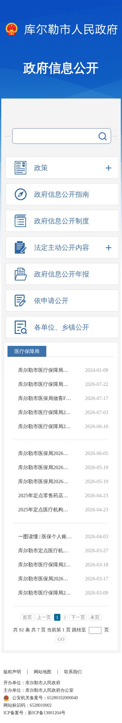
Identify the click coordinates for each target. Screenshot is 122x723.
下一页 (78, 617)
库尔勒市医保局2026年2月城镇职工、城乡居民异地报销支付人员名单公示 (45, 578)
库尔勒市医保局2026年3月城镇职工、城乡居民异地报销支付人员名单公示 (45, 467)
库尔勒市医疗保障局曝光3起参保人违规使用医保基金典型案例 (45, 384)
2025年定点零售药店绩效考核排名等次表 (45, 495)
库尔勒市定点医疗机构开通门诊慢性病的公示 (45, 550)
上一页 (44, 617)
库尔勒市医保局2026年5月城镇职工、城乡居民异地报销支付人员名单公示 (45, 453)
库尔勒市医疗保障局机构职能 (45, 370)
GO (61, 639)
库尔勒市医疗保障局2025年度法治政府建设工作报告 (45, 592)
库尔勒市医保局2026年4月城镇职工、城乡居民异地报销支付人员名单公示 (45, 481)
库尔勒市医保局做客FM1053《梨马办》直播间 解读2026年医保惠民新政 (45, 398)
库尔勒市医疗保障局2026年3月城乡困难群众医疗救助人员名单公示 (45, 564)
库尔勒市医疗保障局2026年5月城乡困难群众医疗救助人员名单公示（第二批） (45, 426)
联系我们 (73, 672)
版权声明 (12, 672)
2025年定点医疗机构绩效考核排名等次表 (45, 509)
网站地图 (42, 672)
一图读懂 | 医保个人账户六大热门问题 (45, 536)
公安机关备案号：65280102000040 (45, 697)
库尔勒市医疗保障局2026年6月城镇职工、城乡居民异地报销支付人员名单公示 (45, 412)
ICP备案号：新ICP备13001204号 (34, 712)
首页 (27, 617)
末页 (94, 617)
